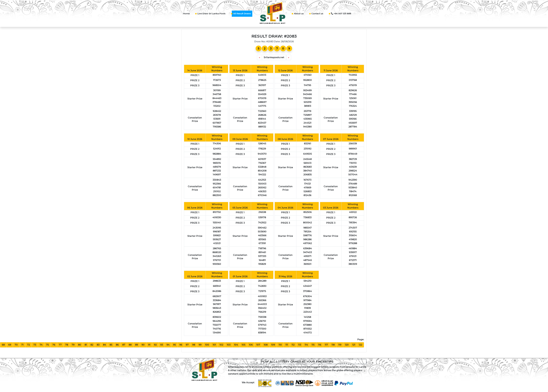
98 (193, 344)
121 (353, 344)
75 (47, 344)
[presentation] (259, 57)
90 (143, 344)
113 (299, 344)
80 (79, 344)
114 (306, 344)
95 (174, 344)
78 (66, 344)
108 (266, 344)
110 (280, 344)
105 (243, 344)
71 (22, 344)
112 (293, 344)
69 (9, 344)
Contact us (317, 13)
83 (98, 344)
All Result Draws (242, 13)
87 (123, 344)
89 (136, 344)
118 (333, 344)
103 (228, 344)
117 (326, 344)
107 (258, 344)
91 (149, 344)
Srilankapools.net (274, 57)
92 (155, 344)
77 (60, 344)
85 (111, 344)
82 (91, 344)
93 (161, 344)
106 (251, 344)
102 (221, 344)
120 (347, 344)
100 (207, 344)
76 (53, 344)
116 (319, 344)
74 (41, 344)
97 (187, 344)
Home (186, 13)
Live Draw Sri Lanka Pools (211, 13)
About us (299, 13)
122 (360, 344)
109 (273, 344)
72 (28, 344)
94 (168, 344)
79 (73, 344)
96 (180, 344)
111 (286, 344)
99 (200, 344)
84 (104, 344)
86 (117, 344)
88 (130, 344)
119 (339, 344)
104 (236, 344)
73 (34, 344)
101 (214, 344)
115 (313, 344)
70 (16, 344)
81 (86, 344)
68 (3, 344)
